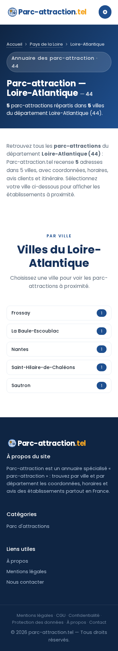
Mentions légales (27, 571)
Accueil (14, 44)
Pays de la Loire (46, 44)
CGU (61, 615)
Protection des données (38, 622)
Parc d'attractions (28, 526)
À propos (17, 561)
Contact (97, 622)
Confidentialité (84, 615)
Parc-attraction (52, 12)
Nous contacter (25, 582)
